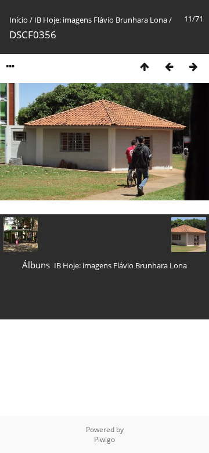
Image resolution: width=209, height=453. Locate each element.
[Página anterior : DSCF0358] (169, 66)
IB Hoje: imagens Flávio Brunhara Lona (101, 20)
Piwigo (104, 439)
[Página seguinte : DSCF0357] (193, 66)
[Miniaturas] (144, 66)
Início (18, 20)
